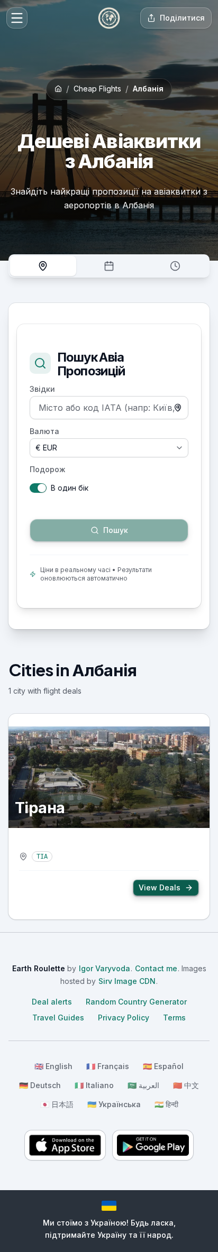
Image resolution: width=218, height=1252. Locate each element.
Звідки (42, 389)
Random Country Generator (136, 1001)
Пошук (42, 511)
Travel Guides (58, 1017)
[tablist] (109, 266)
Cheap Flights (97, 88)
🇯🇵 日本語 (57, 1104)
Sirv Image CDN (127, 981)
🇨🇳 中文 (186, 1085)
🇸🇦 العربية (143, 1085)
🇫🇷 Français (107, 1066)
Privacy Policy (123, 1017)
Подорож (48, 469)
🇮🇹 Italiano (94, 1085)
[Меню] (17, 18)
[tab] (43, 266)
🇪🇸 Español (163, 1066)
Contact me (156, 968)
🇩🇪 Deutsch (40, 1085)
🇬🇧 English (53, 1066)
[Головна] (109, 18)
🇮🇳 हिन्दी (166, 1104)
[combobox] (109, 407)
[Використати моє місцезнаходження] (177, 407)
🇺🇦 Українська (114, 1104)
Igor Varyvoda (104, 968)
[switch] (38, 488)
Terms (174, 1017)
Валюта (44, 431)
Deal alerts (52, 1001)
